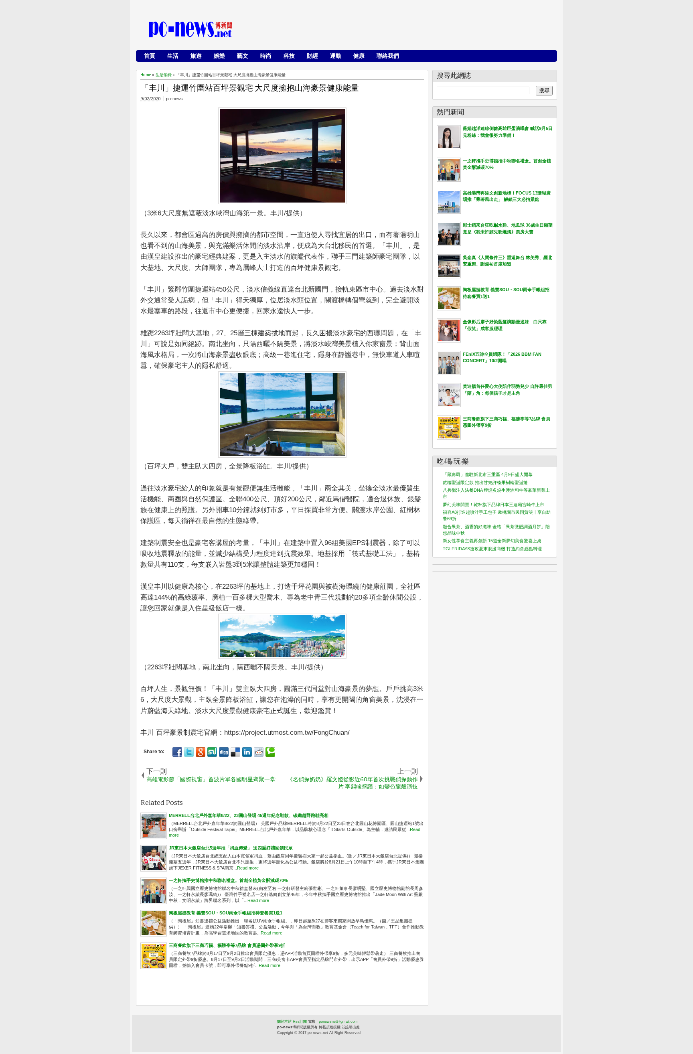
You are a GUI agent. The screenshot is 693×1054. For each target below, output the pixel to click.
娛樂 (219, 56)
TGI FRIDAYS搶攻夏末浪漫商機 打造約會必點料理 (492, 548)
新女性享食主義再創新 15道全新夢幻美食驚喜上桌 (492, 540)
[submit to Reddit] (258, 752)
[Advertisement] (407, 30)
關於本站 (284, 1022)
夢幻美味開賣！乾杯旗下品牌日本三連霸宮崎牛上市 (493, 504)
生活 (172, 56)
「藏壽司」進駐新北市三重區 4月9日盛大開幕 (488, 474)
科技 (289, 56)
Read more (248, 867)
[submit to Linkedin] (247, 752)
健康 (359, 56)
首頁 (149, 56)
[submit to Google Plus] (200, 752)
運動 (335, 56)
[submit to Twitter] (189, 752)
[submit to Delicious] (235, 752)
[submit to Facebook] (177, 752)
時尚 (266, 56)
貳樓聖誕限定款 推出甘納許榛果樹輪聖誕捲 (485, 482)
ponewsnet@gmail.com (338, 1022)
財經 (312, 56)
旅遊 (196, 56)
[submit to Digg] (224, 752)
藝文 (242, 56)
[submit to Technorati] (270, 752)
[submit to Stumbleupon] (212, 752)
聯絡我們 (388, 56)
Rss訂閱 (300, 1022)
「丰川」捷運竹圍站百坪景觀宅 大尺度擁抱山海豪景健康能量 (250, 88)
